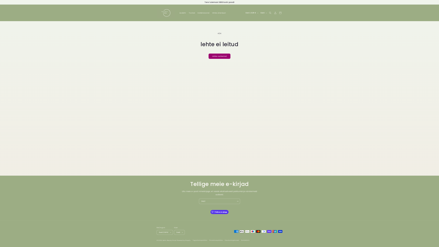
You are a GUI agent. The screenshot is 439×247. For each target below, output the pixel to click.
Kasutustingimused (232, 240)
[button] (270, 12)
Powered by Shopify (184, 240)
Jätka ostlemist (219, 56)
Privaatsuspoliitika (216, 240)
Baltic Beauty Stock (169, 240)
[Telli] (237, 201)
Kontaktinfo (245, 240)
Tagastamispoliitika (200, 240)
